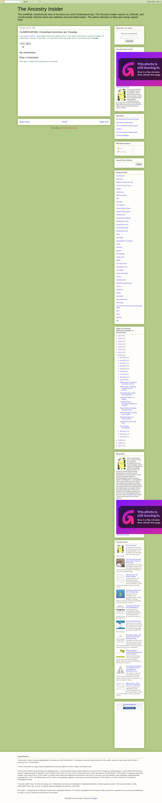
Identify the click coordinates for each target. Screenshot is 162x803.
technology (119, 302)
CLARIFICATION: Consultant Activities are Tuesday (128, 403)
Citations (119, 129)
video (118, 314)
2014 (120, 344)
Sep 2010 (123, 366)
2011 (120, 352)
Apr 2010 (123, 380)
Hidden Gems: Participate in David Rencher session (128, 388)
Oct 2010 (123, 363)
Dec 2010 (123, 357)
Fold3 (118, 234)
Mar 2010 (123, 431)
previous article (29, 36)
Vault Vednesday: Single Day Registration (127, 394)
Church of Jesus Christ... (124, 185)
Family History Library (123, 211)
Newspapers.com (121, 267)
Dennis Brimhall (121, 195)
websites (119, 317)
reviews (118, 286)
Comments (122, 152)
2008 (120, 443)
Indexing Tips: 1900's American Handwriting (133, 684)
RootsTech (119, 289)
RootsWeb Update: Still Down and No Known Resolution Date (133, 636)
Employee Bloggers (122, 135)
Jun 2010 (123, 374)
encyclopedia (120, 205)
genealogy (119, 237)
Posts (121, 148)
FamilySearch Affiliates (123, 218)
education (119, 202)
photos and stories (122, 273)
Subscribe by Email (123, 87)
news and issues (121, 263)
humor (118, 244)
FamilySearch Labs (122, 221)
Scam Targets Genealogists (125, 427)
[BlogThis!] (23, 43)
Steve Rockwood (121, 299)
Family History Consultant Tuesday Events (128, 409)
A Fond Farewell (131, 545)
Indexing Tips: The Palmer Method (132, 575)
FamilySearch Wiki (122, 228)
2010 (120, 355)
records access (121, 280)
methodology (120, 254)
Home (64, 122)
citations (119, 189)
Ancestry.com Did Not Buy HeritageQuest (133, 606)
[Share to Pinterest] (29, 43)
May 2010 (123, 377)
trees (117, 311)
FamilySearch (120, 215)
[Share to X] (25, 43)
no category (120, 270)
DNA (117, 198)
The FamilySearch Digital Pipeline (127, 126)
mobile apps (120, 257)
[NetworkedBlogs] (129, 704)
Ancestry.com (120, 176)
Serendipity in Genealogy (124, 122)
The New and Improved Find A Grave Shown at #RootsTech (133, 561)
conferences (120, 192)
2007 (120, 446)
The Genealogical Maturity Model (127, 132)
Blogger (94, 798)
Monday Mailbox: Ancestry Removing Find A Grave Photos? (134, 652)
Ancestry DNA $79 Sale (133, 621)
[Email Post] (22, 47)
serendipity (119, 296)
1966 (133, 104)
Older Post (104, 122)
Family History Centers (123, 208)
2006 (139, 104)
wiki (117, 320)
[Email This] (20, 43)
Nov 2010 (123, 360)
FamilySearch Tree (122, 224)
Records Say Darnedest (124, 283)
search (118, 293)
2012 (120, 350)
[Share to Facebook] (27, 43)
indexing (119, 247)
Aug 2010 (123, 369)
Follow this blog (129, 708)
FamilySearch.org (122, 231)
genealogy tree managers (124, 241)
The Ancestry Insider (40, 9)
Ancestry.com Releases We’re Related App (133, 591)
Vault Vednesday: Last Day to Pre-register (128, 413)
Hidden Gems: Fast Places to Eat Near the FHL (128, 383)
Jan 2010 (123, 437)
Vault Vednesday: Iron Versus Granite (127, 418)
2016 (120, 338)
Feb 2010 (123, 434)
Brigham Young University (124, 182)
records (118, 276)
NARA (118, 260)
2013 (120, 347)
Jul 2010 (123, 371)
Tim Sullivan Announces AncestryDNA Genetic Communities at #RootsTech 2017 (133, 668)
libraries (118, 250)
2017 (120, 336)
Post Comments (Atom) (69, 128)
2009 (120, 440)
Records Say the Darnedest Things (127, 119)
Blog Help (119, 179)
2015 (120, 341)
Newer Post (24, 122)
